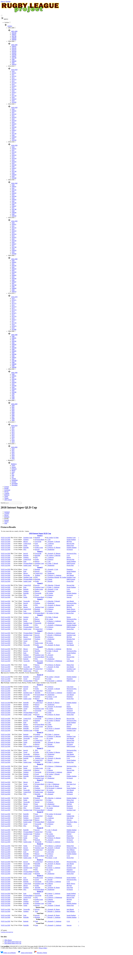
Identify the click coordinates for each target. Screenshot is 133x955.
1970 (13, 298)
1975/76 (14, 316)
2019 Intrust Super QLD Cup (12, 943)
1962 (13, 267)
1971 (13, 302)
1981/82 (14, 341)
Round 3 (40, 567)
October (14, 482)
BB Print (69, 541)
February (14, 469)
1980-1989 (11, 331)
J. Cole (48, 539)
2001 (13, 407)
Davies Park (70, 565)
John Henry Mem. (72, 822)
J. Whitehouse (58, 625)
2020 (13, 449)
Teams (6, 496)
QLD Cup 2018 (5, 537)
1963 (13, 270)
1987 (13, 359)
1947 (13, 207)
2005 (13, 414)
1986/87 (14, 357)
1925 (13, 125)
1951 (13, 226)
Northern (25, 539)
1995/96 (14, 392)
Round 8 (40, 647)
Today (13, 465)
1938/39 (14, 174)
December (14, 485)
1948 (13, 211)
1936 (13, 166)
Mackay (25, 541)
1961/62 (14, 265)
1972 (13, 305)
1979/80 (14, 329)
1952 (13, 229)
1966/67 (14, 282)
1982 (13, 343)
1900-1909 (11, 41)
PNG (24, 549)
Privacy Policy (43, 948)
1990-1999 (11, 369)
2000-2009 (11, 400)
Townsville (38, 541)
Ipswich (37, 549)
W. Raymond (50, 680)
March (13, 470)
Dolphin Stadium (71, 547)
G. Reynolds (50, 852)
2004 (13, 412)
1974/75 (14, 313)
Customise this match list (7, 932)
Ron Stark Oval (71, 784)
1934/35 (14, 161)
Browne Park (70, 543)
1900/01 (14, 46)
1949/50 (14, 216)
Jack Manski (70, 575)
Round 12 (40, 700)
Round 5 (40, 599)
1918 (13, 97)
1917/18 (14, 95)
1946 (13, 204)
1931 (13, 150)
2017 (13, 438)
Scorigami (7, 490)
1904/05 (14, 53)
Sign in (3, 1)
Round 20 (40, 828)
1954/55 (14, 237)
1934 (13, 160)
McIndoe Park (71, 639)
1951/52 (14, 227)
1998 (13, 397)
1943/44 (14, 196)
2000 (13, 405)
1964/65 (14, 275)
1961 (13, 264)
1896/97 (14, 34)
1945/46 (14, 203)
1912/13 (14, 79)
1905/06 (14, 54)
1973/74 (14, 310)
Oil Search (70, 549)
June (13, 475)
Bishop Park (70, 545)
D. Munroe (57, 547)
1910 (13, 71)
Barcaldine (70, 792)
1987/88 (14, 361)
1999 (13, 398)
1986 (13, 356)
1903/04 (14, 51)
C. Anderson (50, 543)
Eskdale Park (70, 816)
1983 (13, 346)
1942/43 (14, 193)
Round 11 (40, 684)
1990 (13, 374)
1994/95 (14, 389)
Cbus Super (70, 686)
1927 (13, 132)
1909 (13, 62)
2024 (13, 455)
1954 (13, 236)
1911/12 (14, 76)
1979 (13, 328)
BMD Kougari (71, 563)
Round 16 (40, 764)
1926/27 (14, 130)
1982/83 (14, 344)
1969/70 (14, 291)
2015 (13, 435)
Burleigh (37, 537)
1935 (13, 163)
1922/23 (14, 117)
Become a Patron (42, 952)
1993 (13, 384)
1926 (13, 128)
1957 (13, 245)
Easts (36, 543)
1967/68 (14, 285)
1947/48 (14, 209)
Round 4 (40, 583)
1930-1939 (11, 142)
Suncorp (69, 597)
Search (3, 503)
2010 (13, 427)
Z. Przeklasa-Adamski (53, 577)
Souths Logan (39, 547)
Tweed (37, 545)
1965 (13, 277)
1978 (13, 324)
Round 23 (40, 875)
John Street (70, 818)
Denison (69, 820)
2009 (13, 420)
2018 (13, 440)
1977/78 (14, 323)
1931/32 (14, 152)
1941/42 (14, 190)
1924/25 (14, 124)
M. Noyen (49, 728)
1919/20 (14, 102)
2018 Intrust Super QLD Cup (40, 533)
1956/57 (14, 244)
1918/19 (14, 99)
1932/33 (14, 155)
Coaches (6, 493)
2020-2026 (11, 443)
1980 (13, 336)
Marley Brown (71, 609)
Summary (7, 512)
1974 (13, 311)
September (15, 480)
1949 (13, 214)
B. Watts (56, 537)
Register (8, 1)
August (14, 478)
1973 (13, 308)
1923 (13, 119)
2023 (13, 453)
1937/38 (14, 171)
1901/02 (14, 48)
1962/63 (14, 269)
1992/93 (14, 382)
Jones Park (70, 887)
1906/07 (14, 56)
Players (6, 491)
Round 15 (40, 748)
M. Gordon (50, 537)
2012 (13, 430)
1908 (13, 59)
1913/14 (14, 82)
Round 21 (40, 844)
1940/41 (14, 186)
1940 (13, 185)
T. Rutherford (50, 549)
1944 (13, 198)
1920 (13, 109)
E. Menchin (57, 555)
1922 (13, 115)
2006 (13, 415)
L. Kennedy (50, 541)
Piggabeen (70, 569)
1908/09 (14, 61)
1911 (13, 74)
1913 (13, 81)
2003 (13, 410)
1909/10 (14, 64)
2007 (13, 417)
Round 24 (40, 891)
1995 (13, 390)
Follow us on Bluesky (9, 952)
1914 (13, 84)
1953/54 (14, 234)
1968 (13, 286)
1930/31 (14, 148)
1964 (13, 273)
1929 (13, 138)
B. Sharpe (49, 545)
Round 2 (40, 551)
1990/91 (14, 376)
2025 (13, 457)
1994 (13, 387)
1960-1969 (11, 255)
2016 (13, 437)
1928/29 (14, 137)
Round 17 (40, 780)
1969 (13, 290)
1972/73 (14, 306)
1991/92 (14, 379)
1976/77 (14, 319)
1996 (13, 394)
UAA (68, 555)
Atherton (69, 772)
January (14, 467)
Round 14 (40, 732)
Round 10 (40, 675)
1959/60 (14, 253)
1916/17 (14, 92)
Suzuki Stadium (71, 539)
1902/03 (14, 49)
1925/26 (14, 127)
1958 (13, 249)
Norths (25, 545)
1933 (13, 157)
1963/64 (14, 272)
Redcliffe (26, 547)
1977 (13, 321)
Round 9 (40, 663)
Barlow (69, 557)
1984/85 (14, 351)
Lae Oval (69, 826)
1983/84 (14, 348)
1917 (13, 94)
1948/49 (14, 212)
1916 (13, 91)
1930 (13, 147)
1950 (13, 223)
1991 (13, 377)
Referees (6, 495)
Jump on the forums (26, 952)
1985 (13, 352)
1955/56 (14, 240)
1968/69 (14, 288)
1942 (13, 191)
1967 (13, 283)
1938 (13, 173)
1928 (13, 135)
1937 (13, 170)
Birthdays (10, 460)
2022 (13, 452)
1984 (13, 349)
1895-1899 (11, 28)
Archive (6, 22)
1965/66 (14, 278)
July (13, 477)
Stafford (69, 834)
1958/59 (14, 250)
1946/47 (14, 206)
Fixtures (6, 486)
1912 (13, 78)
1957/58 (14, 247)
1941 (13, 188)
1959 (13, 252)
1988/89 (14, 364)
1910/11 (14, 73)
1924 (13, 122)
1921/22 (14, 114)
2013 (13, 432)
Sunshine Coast (27, 537)
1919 (13, 100)
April (13, 472)
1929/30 (14, 140)
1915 (13, 87)
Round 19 (40, 812)
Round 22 (40, 859)
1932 (13, 153)
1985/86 (14, 354)
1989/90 (14, 367)
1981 (13, 339)
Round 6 (40, 615)
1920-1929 (11, 104)
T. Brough (57, 541)
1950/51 (14, 224)
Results (6, 488)
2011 (13, 429)
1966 (13, 280)
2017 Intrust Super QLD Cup (12, 941)
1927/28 (14, 133)
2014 (13, 433)
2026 (13, 458)
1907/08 (14, 58)
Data (5, 523)
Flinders (69, 824)
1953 (13, 232)
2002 (13, 409)
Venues (6, 498)
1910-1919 (11, 66)
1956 (13, 242)
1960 (13, 260)
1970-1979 (11, 293)
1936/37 (14, 168)
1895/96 (14, 33)
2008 (13, 418)
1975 (13, 315)
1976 (13, 318)
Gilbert (69, 814)
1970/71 (14, 300)
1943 (13, 194)
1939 (13, 176)
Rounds (6, 520)
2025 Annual (8, 499)
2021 (13, 450)
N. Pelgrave (50, 547)
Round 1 (40, 535)
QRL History (8, 940)
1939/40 (14, 178)
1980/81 (14, 338)
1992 (13, 381)
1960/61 (14, 262)
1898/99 (14, 38)
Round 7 (40, 631)
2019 (13, 442)
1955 (13, 239)
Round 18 (40, 796)
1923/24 (14, 120)
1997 (13, 395)
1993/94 (14, 385)
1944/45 (14, 199)
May (13, 473)
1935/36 (14, 165)
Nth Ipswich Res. (72, 553)
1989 (13, 365)
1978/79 (14, 326)
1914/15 (14, 86)
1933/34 (14, 158)
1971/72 (14, 303)
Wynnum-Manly (39, 539)
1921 (13, 112)
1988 (13, 362)
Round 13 (40, 716)
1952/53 (14, 231)
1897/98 (14, 36)
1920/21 (14, 111)
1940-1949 (11, 179)
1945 (13, 201)
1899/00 (14, 39)
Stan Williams (71, 850)
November (15, 483)
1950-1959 (11, 217)
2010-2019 (11, 422)
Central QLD (27, 543)
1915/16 (14, 89)
